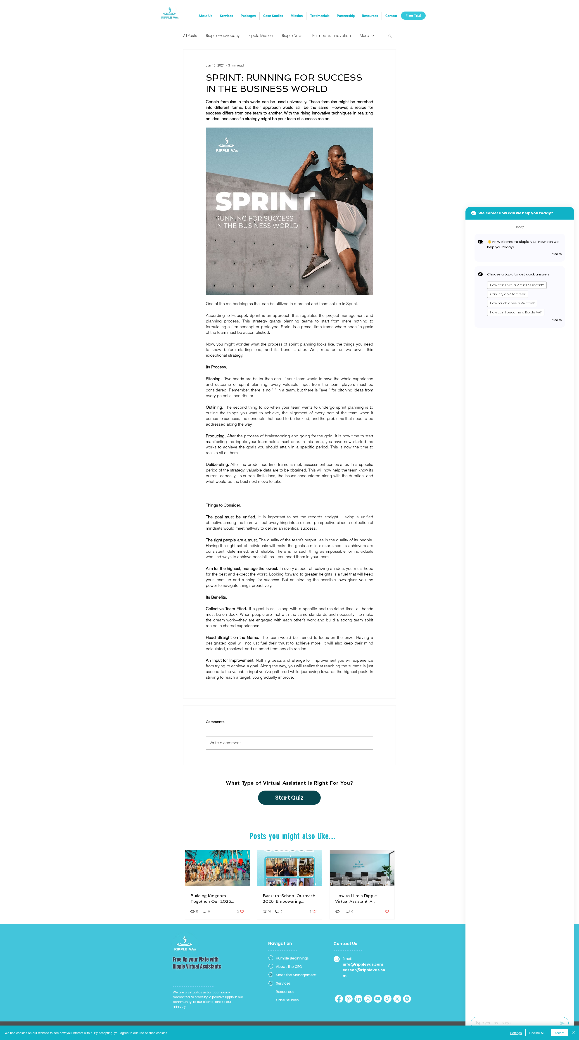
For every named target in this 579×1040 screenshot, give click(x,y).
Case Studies (287, 1000)
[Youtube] (378, 999)
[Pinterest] (349, 999)
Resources (285, 991)
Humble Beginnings (292, 958)
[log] (519, 617)
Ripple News (292, 35)
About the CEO (289, 966)
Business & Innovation (331, 35)
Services (283, 983)
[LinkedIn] (358, 999)
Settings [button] (516, 1033)
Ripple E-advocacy (223, 35)
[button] (345, 16)
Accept (559, 1033)
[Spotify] (407, 999)
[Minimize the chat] (564, 213)
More (364, 35)
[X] (397, 999)
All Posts (190, 35)
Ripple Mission (261, 35)
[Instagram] (368, 999)
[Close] (573, 1032)
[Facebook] (339, 999)
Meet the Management (292, 975)
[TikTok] (388, 999)
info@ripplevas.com (363, 964)
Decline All (536, 1033)
